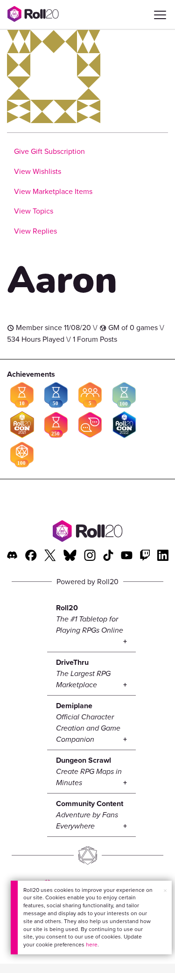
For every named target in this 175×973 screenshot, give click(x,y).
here (92, 944)
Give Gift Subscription (49, 151)
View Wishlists (37, 171)
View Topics (33, 211)
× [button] (165, 890)
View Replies (35, 231)
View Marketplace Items (53, 191)
